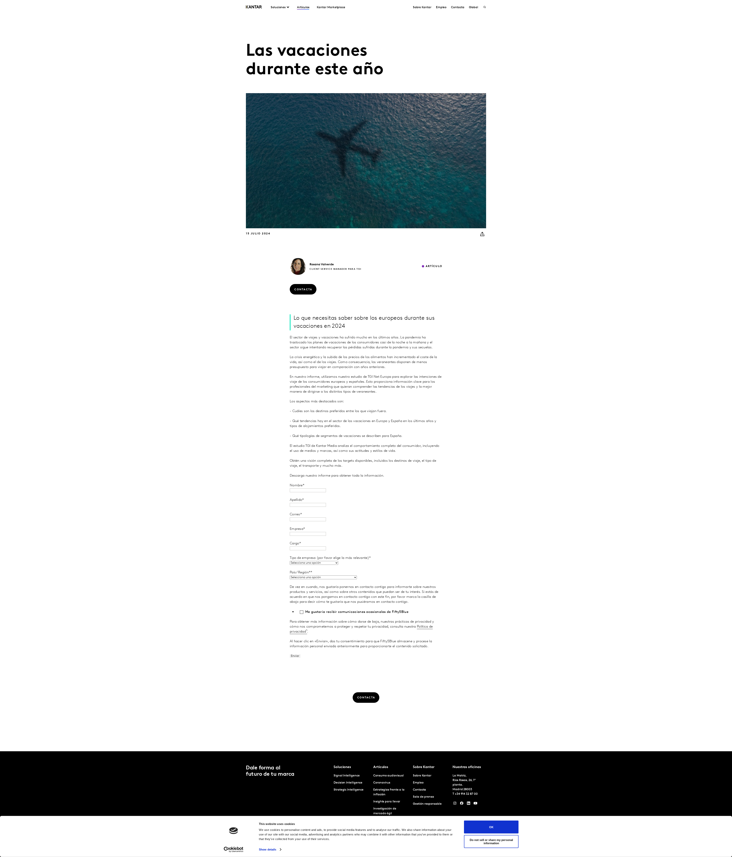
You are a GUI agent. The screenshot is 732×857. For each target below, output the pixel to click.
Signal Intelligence (347, 775)
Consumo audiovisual (388, 775)
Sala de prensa (423, 796)
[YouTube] (475, 804)
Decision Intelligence (348, 782)
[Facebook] (461, 804)
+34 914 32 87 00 (466, 794)
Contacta (457, 7)
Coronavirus (381, 782)
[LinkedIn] (468, 804)
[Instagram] (455, 804)
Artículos (303, 7)
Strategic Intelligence (349, 789)
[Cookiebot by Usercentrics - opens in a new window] (233, 849)
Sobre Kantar (422, 7)
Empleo (441, 7)
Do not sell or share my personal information (491, 841)
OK (491, 827)
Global (473, 7)
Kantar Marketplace (331, 7)
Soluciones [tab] (278, 7)
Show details (267, 849)
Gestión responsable (427, 803)
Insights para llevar (386, 801)
